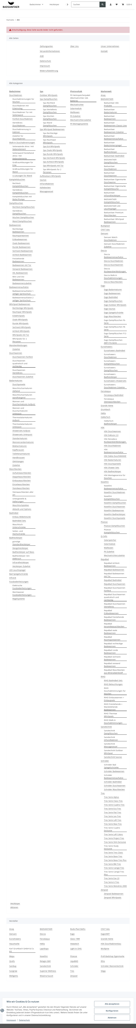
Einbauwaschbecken (21, 480)
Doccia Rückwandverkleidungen (115, 270)
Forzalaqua (106, 391)
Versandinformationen (50, 51)
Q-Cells (104, 536)
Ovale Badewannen (21, 243)
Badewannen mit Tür (21, 265)
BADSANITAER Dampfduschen (111, 161)
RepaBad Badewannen (114, 569)
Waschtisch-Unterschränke (19, 525)
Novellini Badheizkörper (114, 514)
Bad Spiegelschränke (18, 574)
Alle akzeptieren (112, 1004)
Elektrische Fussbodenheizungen (22, 586)
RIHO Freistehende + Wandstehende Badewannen (113, 707)
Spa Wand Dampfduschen (50, 124)
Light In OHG (76, 948)
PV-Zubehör (75, 116)
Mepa (11, 956)
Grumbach (105, 409)
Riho (103, 961)
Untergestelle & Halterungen (19, 500)
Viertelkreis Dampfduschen (19, 212)
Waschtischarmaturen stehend (22, 389)
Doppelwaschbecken (21, 476)
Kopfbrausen (18, 450)
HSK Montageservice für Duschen (114, 476)
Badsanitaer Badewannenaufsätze (113, 137)
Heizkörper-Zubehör (21, 566)
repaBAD (74, 961)
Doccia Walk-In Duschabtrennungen (113, 276)
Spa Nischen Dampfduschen (50, 117)
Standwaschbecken (21, 488)
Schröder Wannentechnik (112, 966)
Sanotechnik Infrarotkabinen (111, 738)
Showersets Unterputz (22, 434)
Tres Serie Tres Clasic (113, 852)
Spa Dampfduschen (48, 99)
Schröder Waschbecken (114, 789)
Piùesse (104, 522)
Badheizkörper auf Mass (23, 552)
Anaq (103, 95)
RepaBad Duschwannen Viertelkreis (114, 605)
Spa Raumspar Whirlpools (49, 141)
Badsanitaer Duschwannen (110, 174)
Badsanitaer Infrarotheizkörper (112, 194)
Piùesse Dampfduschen (114, 526)
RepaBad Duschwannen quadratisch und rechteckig (114, 597)
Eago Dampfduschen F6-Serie (115, 321)
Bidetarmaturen (19, 446)
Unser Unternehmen (110, 46)
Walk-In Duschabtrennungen (22, 142)
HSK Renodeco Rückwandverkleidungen (115, 440)
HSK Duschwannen (112, 431)
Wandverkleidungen (18, 345)
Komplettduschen (17, 179)
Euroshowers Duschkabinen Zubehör (114, 386)
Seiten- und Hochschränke (18, 532)
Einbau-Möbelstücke (21, 517)
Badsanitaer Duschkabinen (110, 167)
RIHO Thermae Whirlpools (110, 715)
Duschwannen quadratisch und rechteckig (19, 363)
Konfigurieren (112, 1011)
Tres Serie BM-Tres (112, 864)
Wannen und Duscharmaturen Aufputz (23, 402)
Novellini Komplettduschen (112, 497)
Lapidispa (44, 948)
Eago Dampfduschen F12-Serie (115, 334)
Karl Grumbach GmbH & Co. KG (21, 950)
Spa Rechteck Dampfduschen (50, 104)
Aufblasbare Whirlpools (50, 176)
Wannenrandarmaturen (23, 442)
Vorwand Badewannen (22, 269)
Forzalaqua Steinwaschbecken (112, 400)
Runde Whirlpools (20, 323)
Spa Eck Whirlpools (51, 146)
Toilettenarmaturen (21, 453)
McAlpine (105, 948)
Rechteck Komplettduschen (20, 184)
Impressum (11, 1020)
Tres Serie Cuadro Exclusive (112, 829)
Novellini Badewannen (114, 510)
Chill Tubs (105, 229)
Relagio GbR (45, 961)
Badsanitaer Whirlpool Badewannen (114, 220)
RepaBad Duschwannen (114, 584)
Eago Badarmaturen (113, 289)
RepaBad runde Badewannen (111, 651)
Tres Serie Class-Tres (113, 801)
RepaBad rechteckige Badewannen (113, 645)
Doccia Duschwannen (113, 265)
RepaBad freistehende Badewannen (114, 618)
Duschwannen (15, 353)
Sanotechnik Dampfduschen (111, 732)
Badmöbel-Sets (19, 520)
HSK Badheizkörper (112, 471)
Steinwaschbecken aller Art (22, 493)
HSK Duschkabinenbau (111, 943)
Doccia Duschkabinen (113, 261)
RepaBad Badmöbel (113, 580)
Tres (103, 793)
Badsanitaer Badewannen (110, 117)
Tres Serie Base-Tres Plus (115, 860)
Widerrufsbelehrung (49, 70)
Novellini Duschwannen (114, 506)
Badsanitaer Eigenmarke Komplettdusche (115, 187)
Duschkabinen (15, 95)
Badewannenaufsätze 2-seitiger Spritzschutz (23, 299)
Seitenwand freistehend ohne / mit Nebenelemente (23, 156)
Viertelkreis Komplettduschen (20, 191)
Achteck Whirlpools (20, 331)
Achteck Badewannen (22, 254)
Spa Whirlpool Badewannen (52, 129)
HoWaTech (105, 417)
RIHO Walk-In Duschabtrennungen (113, 721)
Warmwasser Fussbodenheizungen (22, 593)
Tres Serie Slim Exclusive (115, 842)
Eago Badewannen (112, 293)
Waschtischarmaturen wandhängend (22, 396)
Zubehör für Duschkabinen (18, 137)
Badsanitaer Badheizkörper (110, 150)
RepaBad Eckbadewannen (111, 611)
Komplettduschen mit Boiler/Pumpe (22, 198)
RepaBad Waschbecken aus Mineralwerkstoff (114, 671)
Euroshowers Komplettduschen (112, 362)
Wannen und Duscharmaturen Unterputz (20, 411)
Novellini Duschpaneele (114, 518)
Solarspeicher (110, 540)
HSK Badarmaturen (112, 460)
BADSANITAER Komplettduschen (112, 200)
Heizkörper (15, 903)
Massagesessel (46, 191)
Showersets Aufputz (21, 430)
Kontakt (104, 51)
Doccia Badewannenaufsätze (113, 255)
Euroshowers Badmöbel (114, 350)
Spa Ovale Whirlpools (52, 150)
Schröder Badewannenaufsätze (113, 776)
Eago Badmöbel (111, 297)
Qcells (12, 961)
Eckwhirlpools (18, 315)
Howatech (74, 943)
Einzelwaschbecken (21, 484)
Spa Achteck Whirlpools (53, 161)
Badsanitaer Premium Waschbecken (113, 214)
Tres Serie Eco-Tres (112, 808)
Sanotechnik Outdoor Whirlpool (113, 751)
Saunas (43, 180)
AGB (42, 56)
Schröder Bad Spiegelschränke (111, 766)
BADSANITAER (107, 99)
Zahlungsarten (46, 46)
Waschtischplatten (20, 505)
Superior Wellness (48, 971)
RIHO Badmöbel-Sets (113, 680)
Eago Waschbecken (112, 316)
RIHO (103, 676)
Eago (103, 285)
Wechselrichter (77, 104)
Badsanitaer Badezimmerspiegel (113, 144)
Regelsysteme (18, 598)
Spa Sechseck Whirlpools (54, 158)
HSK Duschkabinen (112, 445)
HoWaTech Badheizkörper (110, 422)
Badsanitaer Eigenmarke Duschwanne (115, 180)
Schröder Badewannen (114, 771)
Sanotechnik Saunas (113, 757)
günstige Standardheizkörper (21, 543)
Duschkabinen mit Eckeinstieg (20, 107)
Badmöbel (13, 513)
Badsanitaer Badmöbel (114, 156)
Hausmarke (14, 943)
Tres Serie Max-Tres (113, 824)
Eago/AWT (105, 934)
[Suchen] (102, 4)
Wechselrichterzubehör (80, 120)
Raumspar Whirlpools (22, 312)
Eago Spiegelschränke (113, 312)
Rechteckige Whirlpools (22, 308)
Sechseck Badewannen (22, 251)
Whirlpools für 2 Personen (19, 340)
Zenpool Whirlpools (112, 897)
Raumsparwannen (20, 235)
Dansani (104, 233)
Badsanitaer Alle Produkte (111, 104)
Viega (103, 971)
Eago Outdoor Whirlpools (115, 305)
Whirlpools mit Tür (20, 335)
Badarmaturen (15, 380)
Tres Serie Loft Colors (113, 834)
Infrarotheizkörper (20, 562)
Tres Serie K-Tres (111, 882)
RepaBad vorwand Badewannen (112, 664)
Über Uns (74, 46)
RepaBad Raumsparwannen (112, 638)
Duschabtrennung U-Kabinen (21, 130)
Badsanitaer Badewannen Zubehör (114, 130)
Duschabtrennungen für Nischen (23, 100)
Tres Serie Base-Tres (113, 856)
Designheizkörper (20, 548)
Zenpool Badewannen (113, 893)
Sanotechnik (106, 726)
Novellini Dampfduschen (115, 502)
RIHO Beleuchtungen (113, 684)
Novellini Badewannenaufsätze (113, 487)
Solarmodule (76, 108)
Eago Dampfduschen (113, 301)
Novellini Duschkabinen (114, 492)
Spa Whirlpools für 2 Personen (52, 170)
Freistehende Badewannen (18, 260)
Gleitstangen (18, 461)
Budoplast (105, 225)
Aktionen (14, 907)
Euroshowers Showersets (115, 381)
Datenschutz (24, 1020)
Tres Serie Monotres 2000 (115, 886)
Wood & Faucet (46, 976)
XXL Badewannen (20, 273)
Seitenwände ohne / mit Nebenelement (23, 147)
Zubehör (16, 349)
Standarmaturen (19, 438)
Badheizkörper (15, 537)
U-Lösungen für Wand (22, 175)
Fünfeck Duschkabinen (22, 119)
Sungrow (13, 971)
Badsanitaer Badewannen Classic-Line (115, 124)
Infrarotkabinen (47, 183)
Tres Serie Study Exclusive (111, 847)
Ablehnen (112, 1017)
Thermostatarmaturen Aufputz (22, 418)
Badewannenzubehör (22, 283)
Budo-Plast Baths (77, 929)
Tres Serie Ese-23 (111, 878)
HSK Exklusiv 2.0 (111, 435)
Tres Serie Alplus (111, 797)
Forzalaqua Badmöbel (113, 395)
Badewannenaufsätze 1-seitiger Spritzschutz (23, 292)
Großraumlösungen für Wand (22, 170)
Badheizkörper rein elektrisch (21, 557)
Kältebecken (45, 187)
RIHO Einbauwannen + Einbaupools (114, 699)
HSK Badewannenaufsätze (113, 450)
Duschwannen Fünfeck (22, 357)
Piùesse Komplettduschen (112, 531)
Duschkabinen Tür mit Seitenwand (22, 113)
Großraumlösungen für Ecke (22, 163)
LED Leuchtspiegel (17, 570)
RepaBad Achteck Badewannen (111, 564)
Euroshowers (106, 346)
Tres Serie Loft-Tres (112, 820)
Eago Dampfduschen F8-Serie (115, 328)
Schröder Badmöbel (113, 781)
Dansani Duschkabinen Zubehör (114, 245)
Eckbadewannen (19, 239)
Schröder (105, 761)
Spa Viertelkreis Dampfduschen (50, 111)
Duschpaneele (18, 384)
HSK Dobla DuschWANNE (115, 456)
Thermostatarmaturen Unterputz (22, 425)
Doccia (104, 250)
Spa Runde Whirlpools (53, 154)
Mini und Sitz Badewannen (18, 278)
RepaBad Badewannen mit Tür (114, 575)
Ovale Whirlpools (20, 319)
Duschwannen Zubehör (22, 376)
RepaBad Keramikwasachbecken (114, 625)
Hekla (103, 413)
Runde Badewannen (21, 247)
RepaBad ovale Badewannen (110, 631)
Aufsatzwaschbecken (21, 473)
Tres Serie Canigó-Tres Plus (114, 873)
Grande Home (107, 405)
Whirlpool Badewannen (19, 304)
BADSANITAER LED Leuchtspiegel (112, 207)
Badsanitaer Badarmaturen (110, 111)
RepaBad (105, 559)
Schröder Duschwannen (114, 785)
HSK (102, 427)
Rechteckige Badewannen (18, 230)
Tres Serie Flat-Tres (112, 812)
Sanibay (12, 966)
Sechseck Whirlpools (21, 327)
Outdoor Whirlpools (48, 95)
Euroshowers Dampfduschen (111, 369)
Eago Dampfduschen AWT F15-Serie (113, 341)
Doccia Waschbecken (113, 282)
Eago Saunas (109, 308)
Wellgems (13, 976)
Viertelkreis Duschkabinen (18, 124)
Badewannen (15, 225)
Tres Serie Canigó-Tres (114, 868)
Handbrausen (18, 457)
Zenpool (104, 890)
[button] (66, 4)
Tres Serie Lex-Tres (112, 816)
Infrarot (12, 578)
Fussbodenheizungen (18, 581)
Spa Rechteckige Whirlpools (50, 134)
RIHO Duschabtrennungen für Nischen (115, 691)
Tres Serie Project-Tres (114, 838)
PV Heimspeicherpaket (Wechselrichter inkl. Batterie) (80, 98)
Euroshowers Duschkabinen (110, 355)
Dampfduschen (16, 203)
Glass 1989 (75, 939)
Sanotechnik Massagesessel (110, 745)
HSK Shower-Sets (111, 467)
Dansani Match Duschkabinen (110, 238)
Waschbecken (15, 469)
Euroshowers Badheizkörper (110, 375)
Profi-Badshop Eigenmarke (112, 956)
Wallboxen (75, 112)
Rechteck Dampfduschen (23, 207)
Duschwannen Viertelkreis (18, 371)
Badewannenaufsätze (19, 287)
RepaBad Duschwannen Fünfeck (114, 589)
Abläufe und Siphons (21, 509)
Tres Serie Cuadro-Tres (114, 805)
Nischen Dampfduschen (23, 217)
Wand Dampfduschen (22, 221)
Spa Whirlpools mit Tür (53, 165)
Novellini (105, 482)
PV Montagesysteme (79, 123)
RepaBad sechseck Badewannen (112, 658)
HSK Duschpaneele (112, 463)
